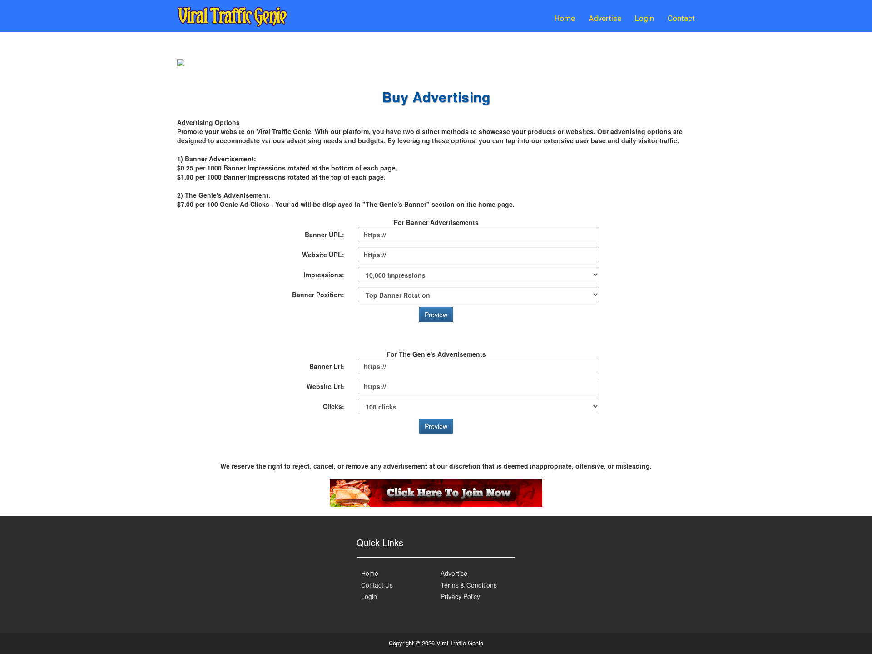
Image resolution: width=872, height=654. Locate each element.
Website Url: (325, 386)
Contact (681, 18)
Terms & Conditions (469, 584)
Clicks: (333, 406)
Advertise (605, 18)
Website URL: (323, 254)
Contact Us (377, 584)
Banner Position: (318, 294)
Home (565, 18)
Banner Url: (326, 366)
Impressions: (324, 274)
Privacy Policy (460, 596)
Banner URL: (324, 234)
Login (644, 18)
